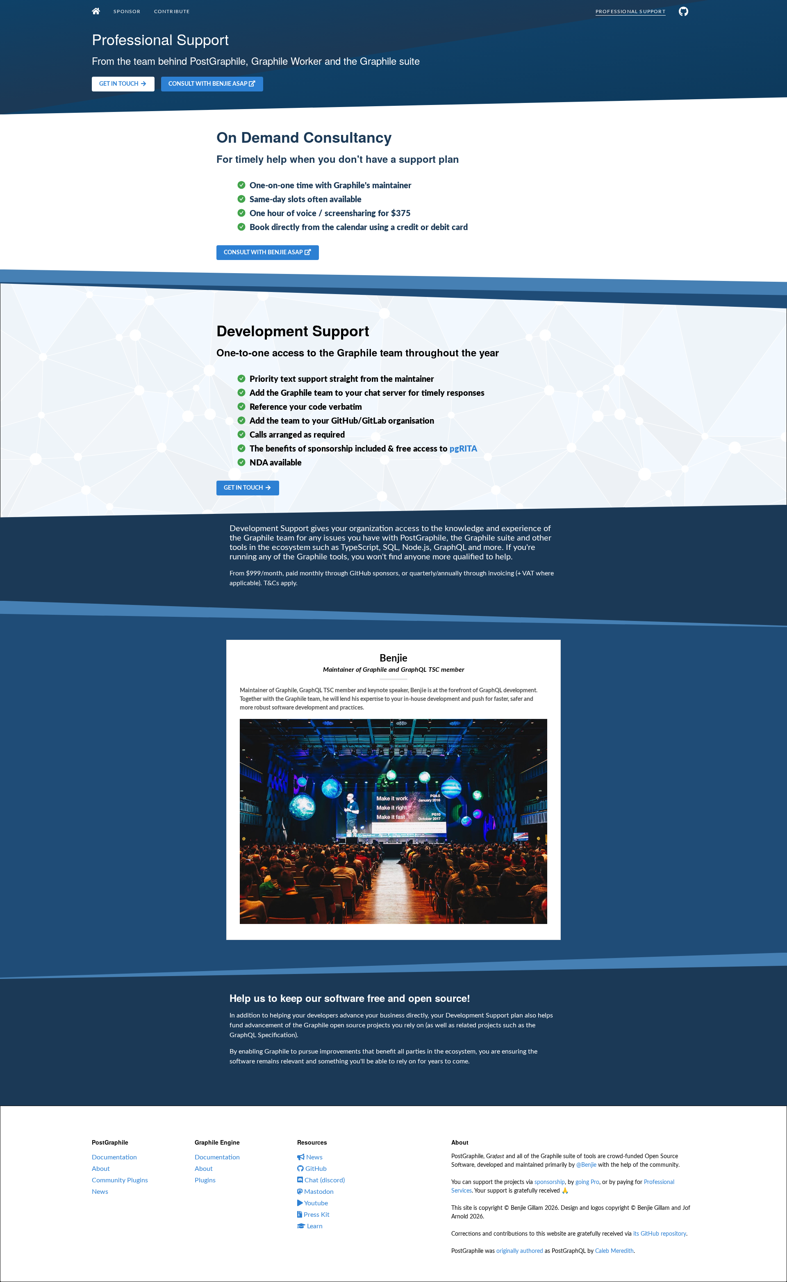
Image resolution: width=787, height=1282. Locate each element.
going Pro (587, 1182)
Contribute (172, 11)
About (101, 1169)
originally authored (519, 1251)
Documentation (114, 1157)
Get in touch (119, 84)
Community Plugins (120, 1180)
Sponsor (127, 11)
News (100, 1191)
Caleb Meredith (614, 1251)
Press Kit (316, 1214)
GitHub (315, 1169)
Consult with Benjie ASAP (208, 84)
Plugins (205, 1180)
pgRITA (463, 449)
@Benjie (586, 1165)
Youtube (315, 1203)
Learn (314, 1226)
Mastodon (318, 1191)
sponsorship (550, 1182)
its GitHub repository (659, 1234)
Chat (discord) (324, 1180)
